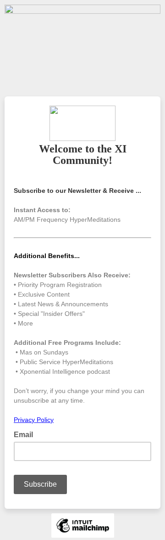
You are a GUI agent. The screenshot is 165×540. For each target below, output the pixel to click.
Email (26, 434)
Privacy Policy (34, 419)
